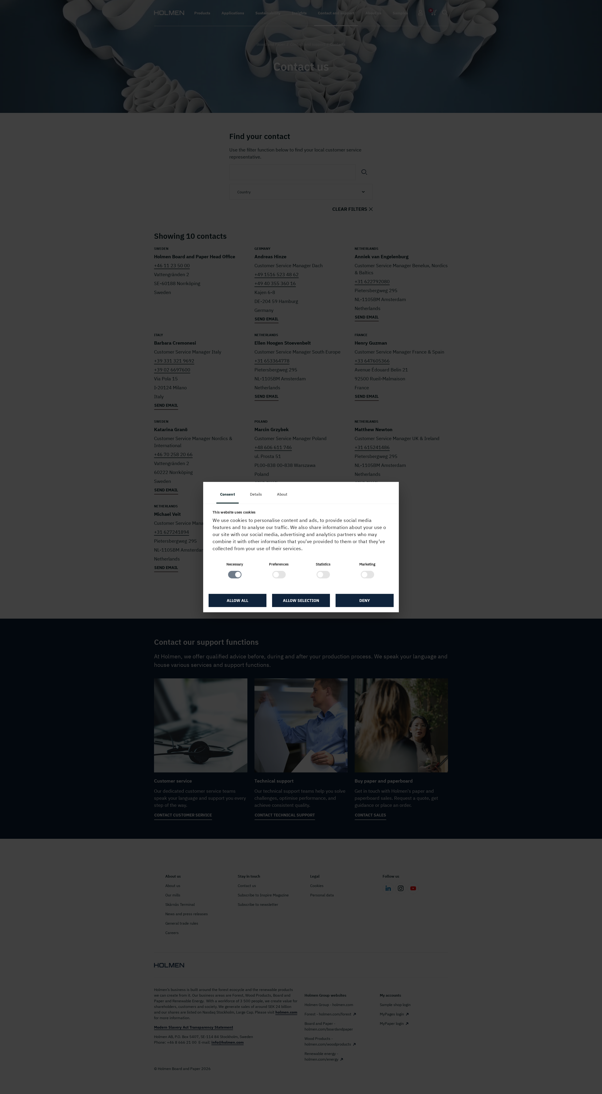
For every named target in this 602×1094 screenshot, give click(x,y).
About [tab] (282, 494)
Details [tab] (256, 494)
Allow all (237, 600)
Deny (364, 600)
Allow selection (301, 600)
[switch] (279, 574)
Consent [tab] (227, 494)
